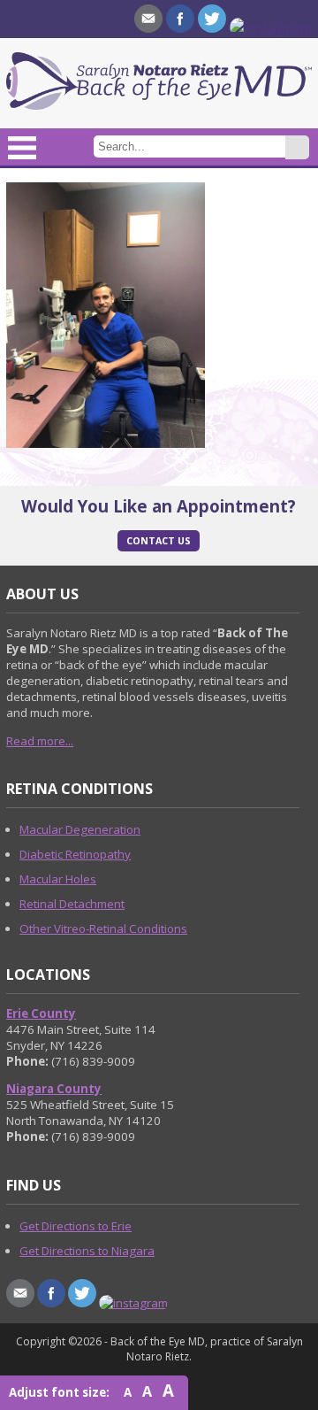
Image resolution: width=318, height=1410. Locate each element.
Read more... (39, 741)
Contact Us (158, 541)
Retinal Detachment (72, 904)
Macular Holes (57, 879)
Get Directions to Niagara (87, 1251)
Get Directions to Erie (75, 1226)
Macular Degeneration (79, 829)
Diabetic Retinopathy (75, 854)
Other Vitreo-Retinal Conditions (103, 928)
